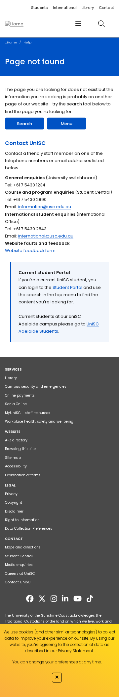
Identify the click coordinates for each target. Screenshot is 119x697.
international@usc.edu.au (45, 236)
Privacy (11, 493)
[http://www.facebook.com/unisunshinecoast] (29, 599)
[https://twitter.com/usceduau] (42, 599)
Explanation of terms (23, 475)
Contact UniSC (25, 143)
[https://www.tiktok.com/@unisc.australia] (90, 599)
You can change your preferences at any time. (57, 662)
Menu (66, 123)
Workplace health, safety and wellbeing (39, 421)
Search (24, 123)
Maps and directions (23, 547)
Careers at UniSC (20, 573)
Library (88, 7)
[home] (14, 23)
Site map (13, 457)
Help (27, 42)
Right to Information (22, 519)
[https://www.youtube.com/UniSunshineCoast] (77, 599)
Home (12, 42)
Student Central (19, 556)
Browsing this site (20, 448)
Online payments (20, 395)
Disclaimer (14, 511)
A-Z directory (16, 440)
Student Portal (67, 287)
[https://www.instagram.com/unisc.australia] (54, 599)
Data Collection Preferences (28, 528)
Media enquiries (19, 564)
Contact (106, 7)
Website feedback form (30, 250)
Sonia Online (16, 404)
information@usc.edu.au (44, 206)
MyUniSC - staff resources (27, 412)
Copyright (13, 502)
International (65, 7)
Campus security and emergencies (35, 386)
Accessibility (16, 466)
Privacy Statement (75, 651)
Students (39, 7)
